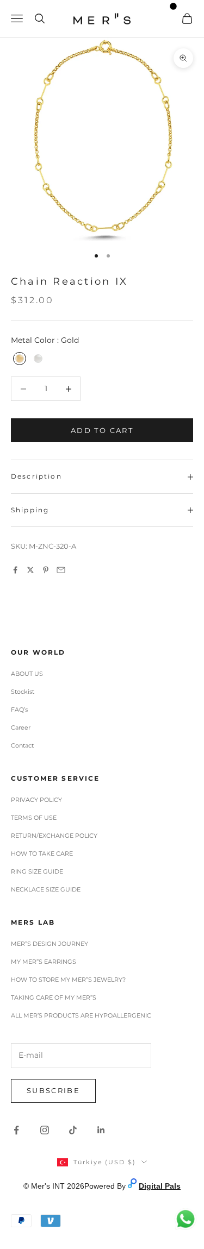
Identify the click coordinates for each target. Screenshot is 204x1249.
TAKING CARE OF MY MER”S (53, 997)
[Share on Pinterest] (45, 570)
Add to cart (102, 430)
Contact (22, 745)
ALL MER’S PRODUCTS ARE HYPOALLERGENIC (81, 1015)
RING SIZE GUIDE (37, 871)
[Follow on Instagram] (44, 1130)
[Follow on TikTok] (72, 1130)
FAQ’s (19, 709)
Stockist (22, 691)
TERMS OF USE (34, 817)
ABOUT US (27, 673)
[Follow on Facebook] (16, 1130)
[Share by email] (61, 570)
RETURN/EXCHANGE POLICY (54, 835)
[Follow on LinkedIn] (101, 1130)
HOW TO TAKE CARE (42, 853)
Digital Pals (160, 1186)
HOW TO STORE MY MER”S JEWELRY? (68, 979)
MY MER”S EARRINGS (43, 961)
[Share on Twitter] (30, 570)
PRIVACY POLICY (36, 800)
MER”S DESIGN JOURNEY (49, 943)
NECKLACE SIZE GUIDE (46, 889)
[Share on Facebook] (15, 570)
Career (20, 727)
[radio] (18, 358)
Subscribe (53, 1090)
